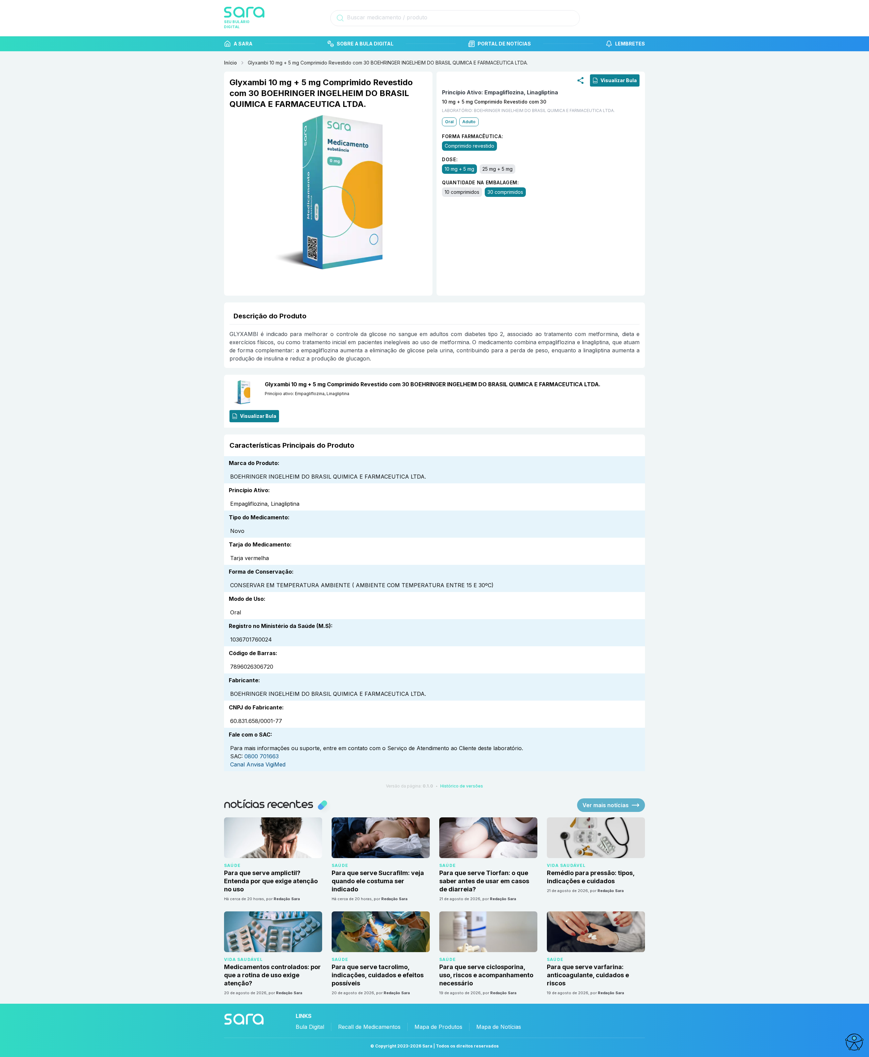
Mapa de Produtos (438, 1026)
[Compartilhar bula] (580, 80)
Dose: (450, 159)
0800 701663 (261, 756)
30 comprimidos (505, 192)
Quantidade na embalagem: (480, 182)
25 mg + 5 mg (497, 169)
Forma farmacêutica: (472, 136)
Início (230, 63)
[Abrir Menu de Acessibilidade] (854, 1042)
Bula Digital (310, 1026)
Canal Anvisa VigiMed (257, 764)
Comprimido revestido (469, 146)
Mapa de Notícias (498, 1026)
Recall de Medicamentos (369, 1026)
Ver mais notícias (606, 805)
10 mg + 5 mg (459, 169)
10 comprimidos (462, 192)
